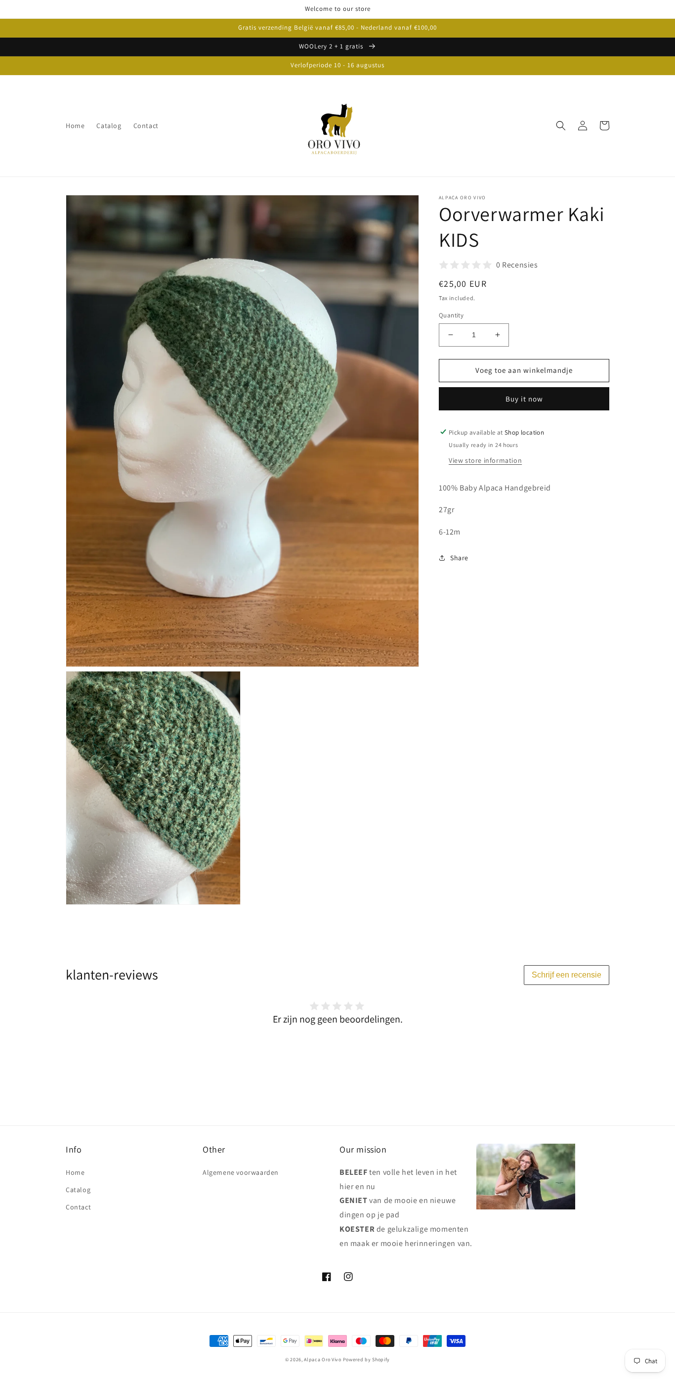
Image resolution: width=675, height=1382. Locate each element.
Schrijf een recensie (566, 975)
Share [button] (459, 557)
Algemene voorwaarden (241, 1172)
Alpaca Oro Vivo (322, 1359)
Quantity (451, 315)
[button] (561, 125)
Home (75, 1172)
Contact (78, 1207)
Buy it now (524, 398)
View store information (485, 459)
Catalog (78, 1189)
